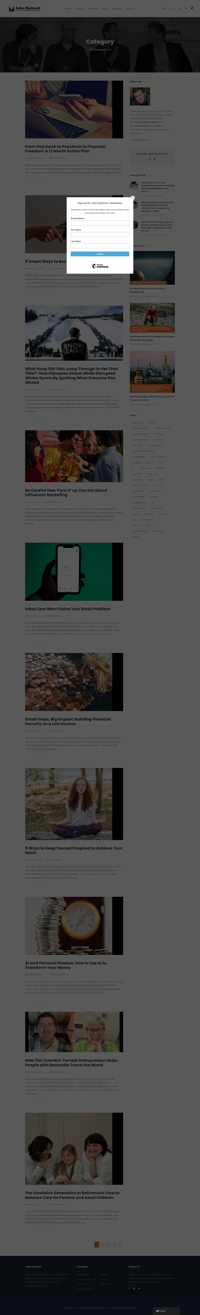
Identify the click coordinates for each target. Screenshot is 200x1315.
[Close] (133, 198)
